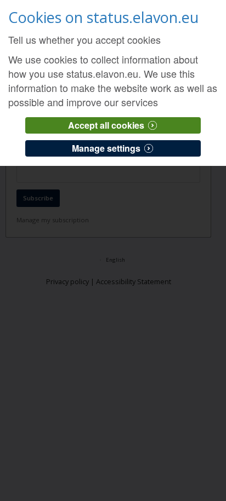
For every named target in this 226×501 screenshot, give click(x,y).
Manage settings (106, 148)
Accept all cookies (106, 125)
